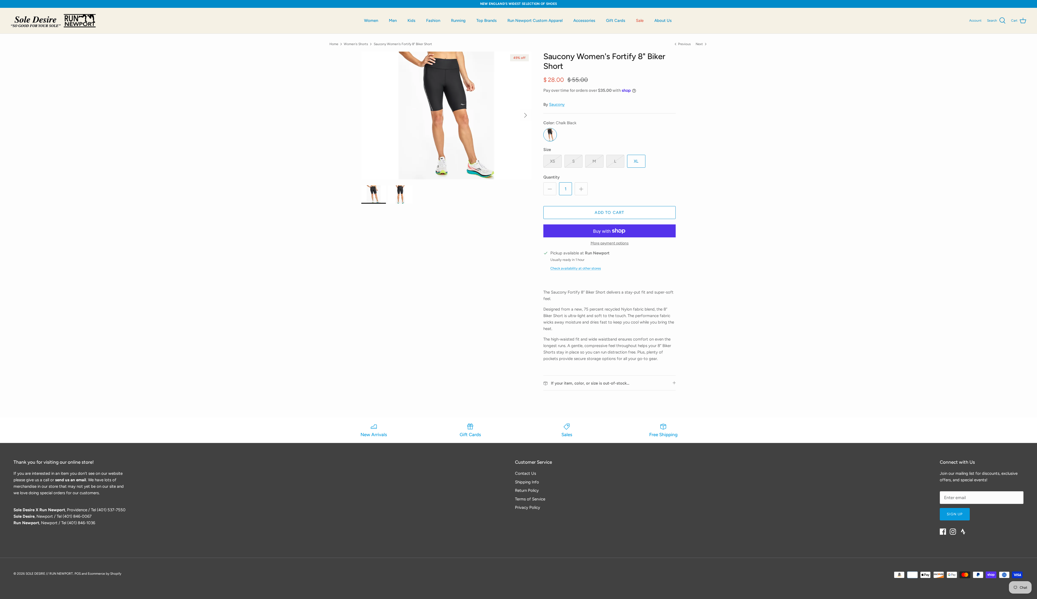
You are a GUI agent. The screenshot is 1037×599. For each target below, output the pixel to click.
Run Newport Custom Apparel (535, 20)
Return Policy (527, 490)
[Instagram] (953, 532)
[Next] (525, 115)
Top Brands (486, 20)
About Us (663, 20)
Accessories (584, 20)
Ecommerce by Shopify (104, 574)
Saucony (557, 104)
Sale (640, 20)
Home (333, 44)
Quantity (551, 177)
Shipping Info (527, 482)
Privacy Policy (527, 507)
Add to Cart (609, 212)
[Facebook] (943, 532)
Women (371, 20)
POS (78, 574)
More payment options (610, 243)
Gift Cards (615, 20)
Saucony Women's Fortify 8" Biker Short (403, 44)
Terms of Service (530, 499)
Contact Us (525, 473)
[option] (446, 115)
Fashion (433, 20)
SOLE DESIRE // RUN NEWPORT (49, 574)
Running (458, 20)
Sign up (955, 514)
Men (393, 20)
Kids (411, 20)
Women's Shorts (356, 44)
